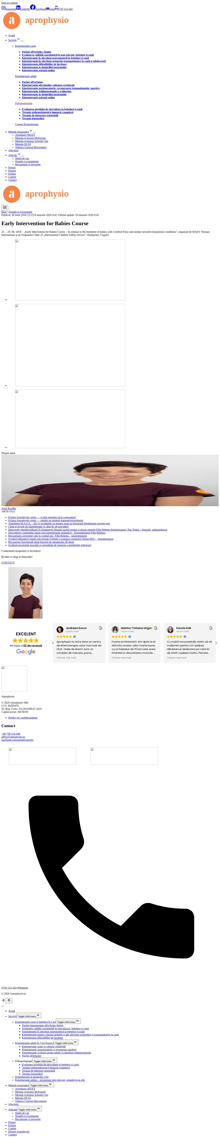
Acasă (11, 35)
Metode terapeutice (18, 1085)
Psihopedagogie (23, 103)
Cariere (12, 176)
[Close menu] (2, 1006)
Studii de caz (22, 158)
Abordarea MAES (25, 134)
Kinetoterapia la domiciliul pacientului (44, 67)
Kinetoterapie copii (25, 45)
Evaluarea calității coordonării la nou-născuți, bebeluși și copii (55, 1028)
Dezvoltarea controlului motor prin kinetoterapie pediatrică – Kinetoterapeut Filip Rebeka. (57, 532)
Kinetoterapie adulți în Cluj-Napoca (34, 1043)
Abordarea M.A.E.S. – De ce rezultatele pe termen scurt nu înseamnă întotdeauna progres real (59, 523)
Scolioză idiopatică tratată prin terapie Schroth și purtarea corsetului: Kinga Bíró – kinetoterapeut (60, 538)
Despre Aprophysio (18, 1131)
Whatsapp (22, 987)
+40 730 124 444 (10, 733)
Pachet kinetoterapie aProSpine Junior (43, 1025)
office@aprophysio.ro (13, 736)
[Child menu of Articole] (22, 156)
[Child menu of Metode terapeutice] (34, 132)
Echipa (12, 173)
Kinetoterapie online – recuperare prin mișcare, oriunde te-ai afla (50, 1080)
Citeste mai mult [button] (66, 657)
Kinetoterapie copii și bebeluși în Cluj (35, 1021)
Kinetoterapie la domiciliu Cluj (31, 1076)
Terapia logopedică (32, 1073)
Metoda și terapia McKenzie (30, 138)
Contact (12, 179)
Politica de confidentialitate (22, 717)
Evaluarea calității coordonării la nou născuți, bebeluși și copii (58, 54)
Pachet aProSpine (31, 1055)
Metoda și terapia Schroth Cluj (31, 141)
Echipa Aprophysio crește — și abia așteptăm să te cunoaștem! (42, 517)
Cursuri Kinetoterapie (26, 124)
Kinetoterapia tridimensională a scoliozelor (47, 91)
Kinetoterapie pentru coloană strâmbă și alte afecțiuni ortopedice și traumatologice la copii (70, 1034)
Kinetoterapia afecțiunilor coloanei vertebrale (48, 85)
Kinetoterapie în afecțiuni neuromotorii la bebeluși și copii (55, 58)
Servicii (12, 1016)
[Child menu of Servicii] (22, 41)
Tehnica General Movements (30, 147)
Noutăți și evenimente (27, 161)
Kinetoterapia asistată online (38, 70)
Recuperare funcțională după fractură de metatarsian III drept (41, 542)
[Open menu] (4, 207)
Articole (12, 1109)
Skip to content (9, 2)
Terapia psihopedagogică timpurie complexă (46, 1067)
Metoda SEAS (23, 144)
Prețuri (11, 167)
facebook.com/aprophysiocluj (17, 739)
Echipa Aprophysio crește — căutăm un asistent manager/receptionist (45, 520)
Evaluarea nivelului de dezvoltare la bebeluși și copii (50, 1064)
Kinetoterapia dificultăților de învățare (44, 64)
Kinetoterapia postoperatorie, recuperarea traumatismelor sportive (61, 88)
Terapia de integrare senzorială (38, 1070)
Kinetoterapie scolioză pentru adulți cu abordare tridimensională (56, 1052)
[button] (215, 643)
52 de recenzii (32, 645)
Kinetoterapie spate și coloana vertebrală (44, 1046)
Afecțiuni (13, 150)
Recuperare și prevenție (28, 164)
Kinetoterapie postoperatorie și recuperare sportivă (49, 1049)
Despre (12, 170)
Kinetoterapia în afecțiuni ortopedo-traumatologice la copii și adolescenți (64, 61)
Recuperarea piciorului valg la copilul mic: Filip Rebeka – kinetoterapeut (47, 535)
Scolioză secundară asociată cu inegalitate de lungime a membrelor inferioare (49, 545)
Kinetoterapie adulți (25, 76)
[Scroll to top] (3, 1001)
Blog (4, 211)
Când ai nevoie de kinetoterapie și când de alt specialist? (38, 526)
